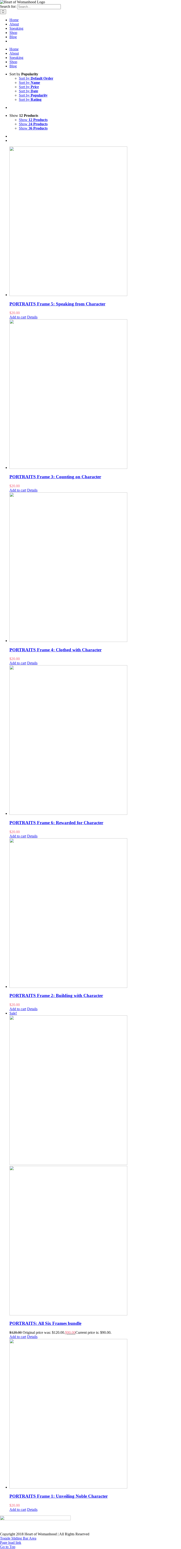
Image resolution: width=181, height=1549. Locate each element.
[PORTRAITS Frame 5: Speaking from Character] (95, 221)
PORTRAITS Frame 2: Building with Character (56, 995)
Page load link (10, 1543)
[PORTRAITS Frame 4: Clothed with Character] (95, 567)
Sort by (36, 78)
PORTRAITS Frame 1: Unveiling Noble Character (58, 1496)
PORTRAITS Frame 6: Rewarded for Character (56, 822)
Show (33, 120)
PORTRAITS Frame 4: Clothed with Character (55, 649)
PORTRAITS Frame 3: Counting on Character (55, 476)
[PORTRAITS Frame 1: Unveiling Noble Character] (95, 1414)
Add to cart (17, 317)
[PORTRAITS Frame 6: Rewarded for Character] (95, 740)
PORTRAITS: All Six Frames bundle (45, 1323)
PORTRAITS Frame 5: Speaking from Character (57, 303)
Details (32, 317)
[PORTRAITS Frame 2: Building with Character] (95, 913)
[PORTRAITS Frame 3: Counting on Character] (95, 394)
